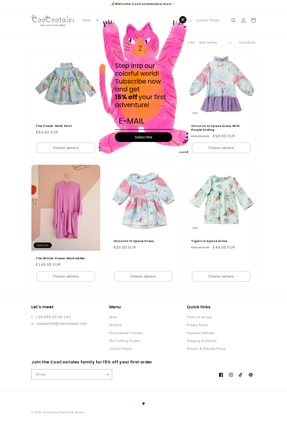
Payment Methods (200, 333)
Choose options (66, 148)
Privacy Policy (197, 325)
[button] (234, 20)
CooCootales (51, 412)
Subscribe (143, 137)
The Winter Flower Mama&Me (60, 258)
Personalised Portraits (126, 333)
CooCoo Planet (120, 349)
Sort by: (189, 42)
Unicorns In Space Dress (134, 241)
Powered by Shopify (72, 412)
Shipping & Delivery (202, 341)
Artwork (115, 325)
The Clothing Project (124, 341)
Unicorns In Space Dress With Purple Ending (215, 128)
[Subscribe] (107, 374)
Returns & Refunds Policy (206, 349)
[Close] (183, 19)
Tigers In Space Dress (209, 241)
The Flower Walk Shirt (54, 126)
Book (113, 317)
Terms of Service (199, 317)
